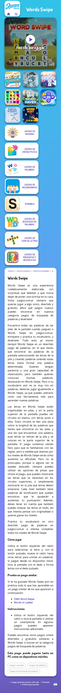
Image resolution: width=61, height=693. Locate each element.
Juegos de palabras (41, 271)
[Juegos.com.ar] (8, 14)
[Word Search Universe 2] (12, 115)
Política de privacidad (30, 684)
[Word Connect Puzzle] (48, 97)
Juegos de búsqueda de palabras (23, 671)
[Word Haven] (30, 97)
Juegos (11, 271)
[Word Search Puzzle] (12, 79)
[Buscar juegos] (16, 14)
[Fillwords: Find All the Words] (12, 97)
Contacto (46, 682)
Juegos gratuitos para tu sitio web (25, 682)
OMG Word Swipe (24, 599)
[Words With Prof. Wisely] (30, 79)
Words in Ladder (23, 602)
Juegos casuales (23, 271)
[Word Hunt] (30, 115)
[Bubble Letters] (48, 79)
